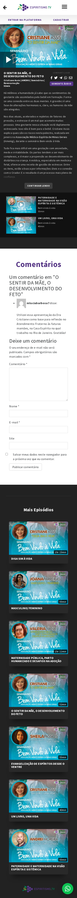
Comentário (18, 364)
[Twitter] (56, 77)
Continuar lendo (38, 185)
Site (11, 438)
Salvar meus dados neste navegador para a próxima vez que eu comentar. (40, 457)
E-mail (14, 422)
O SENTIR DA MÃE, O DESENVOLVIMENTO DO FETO (38, 712)
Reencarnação (11, 83)
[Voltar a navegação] (5, 7)
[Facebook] (51, 77)
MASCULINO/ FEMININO (26, 608)
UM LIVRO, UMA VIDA (24, 816)
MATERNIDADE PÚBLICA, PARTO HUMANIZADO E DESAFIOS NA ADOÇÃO (36, 659)
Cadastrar (61, 19)
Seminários (37, 80)
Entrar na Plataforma (24, 19)
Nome (14, 406)
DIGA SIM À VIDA (21, 558)
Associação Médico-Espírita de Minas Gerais (41, 137)
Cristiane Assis (12, 80)
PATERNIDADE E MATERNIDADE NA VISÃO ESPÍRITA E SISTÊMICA (38, 867)
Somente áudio (61, 83)
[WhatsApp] (65, 77)
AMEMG (26, 80)
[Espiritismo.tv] (34, 7)
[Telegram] (60, 77)
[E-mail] (70, 77)
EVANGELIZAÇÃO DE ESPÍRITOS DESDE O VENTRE (37, 765)
